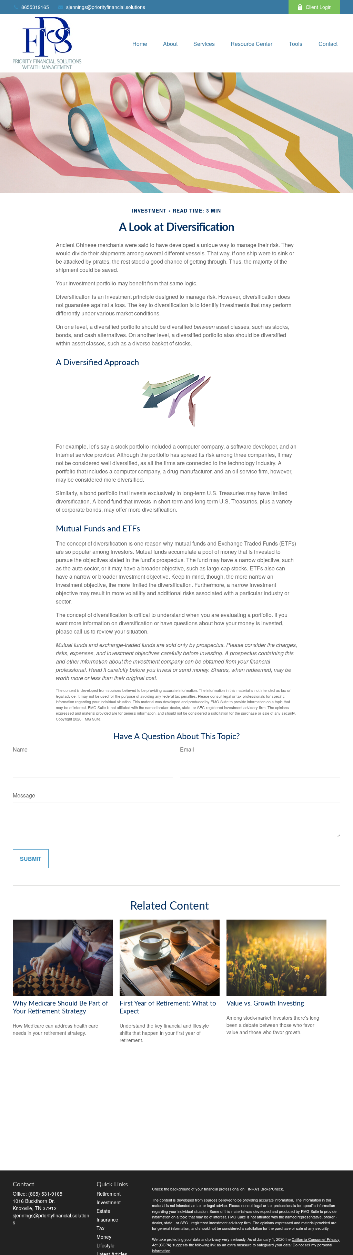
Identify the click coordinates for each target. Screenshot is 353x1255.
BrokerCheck (272, 1189)
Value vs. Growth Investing (265, 1003)
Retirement (109, 1193)
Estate (103, 1210)
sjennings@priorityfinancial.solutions (105, 6)
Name (20, 749)
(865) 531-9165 (45, 1193)
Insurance (107, 1219)
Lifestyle (105, 1245)
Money (104, 1236)
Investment (109, 1202)
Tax (100, 1228)
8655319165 (35, 6)
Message (24, 795)
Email (187, 749)
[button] (140, 43)
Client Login (319, 6)
